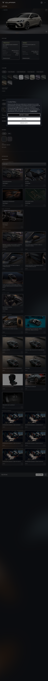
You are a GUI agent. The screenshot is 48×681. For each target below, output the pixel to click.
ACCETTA (24, 118)
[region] (24, 112)
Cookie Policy (33, 111)
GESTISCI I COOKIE (24, 114)
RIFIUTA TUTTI (24, 122)
